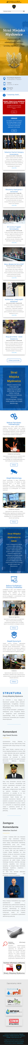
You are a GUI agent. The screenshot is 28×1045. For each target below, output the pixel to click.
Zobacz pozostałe (14, 360)
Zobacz (14, 112)
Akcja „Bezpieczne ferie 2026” (14, 264)
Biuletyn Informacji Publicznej (16, 942)
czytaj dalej (14, 168)
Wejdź (14, 130)
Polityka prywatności (14, 1035)
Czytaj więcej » (20, 1043)
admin (14, 155)
